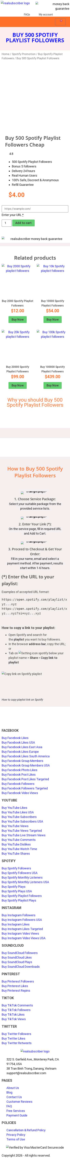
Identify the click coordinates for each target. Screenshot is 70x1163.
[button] (52, 22)
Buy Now (18, 319)
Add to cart (23, 223)
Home (5, 54)
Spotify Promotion (24, 54)
